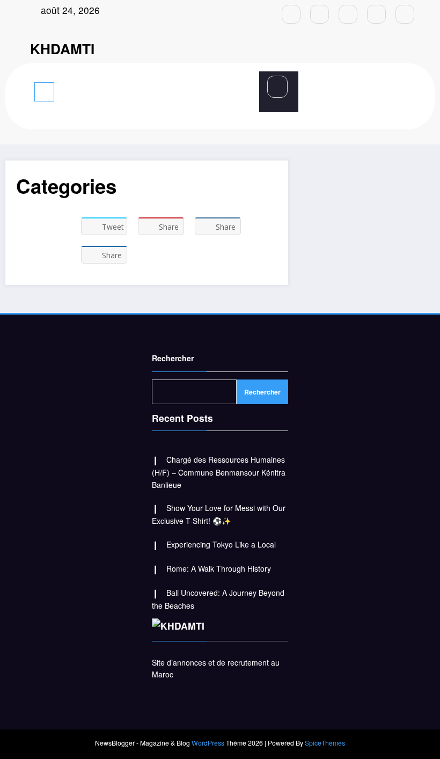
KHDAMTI (62, 48)
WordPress (208, 742)
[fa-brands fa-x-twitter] (319, 14)
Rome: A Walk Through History (218, 568)
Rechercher (173, 358)
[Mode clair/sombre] (398, 90)
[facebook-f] (291, 14)
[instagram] (376, 14)
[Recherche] (277, 87)
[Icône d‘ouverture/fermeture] (163, 91)
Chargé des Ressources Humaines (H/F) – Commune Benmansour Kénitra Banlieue (218, 472)
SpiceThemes (325, 742)
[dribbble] (348, 14)
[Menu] (44, 91)
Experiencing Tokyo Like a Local (221, 544)
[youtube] (404, 14)
